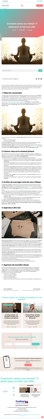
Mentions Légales (34, 414)
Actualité (30, 385)
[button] (22, 5)
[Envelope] (41, 1)
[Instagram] (39, 1)
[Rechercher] (40, 70)
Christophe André (33, 146)
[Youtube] (13, 388)
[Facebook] (37, 1)
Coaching (30, 30)
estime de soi (29, 187)
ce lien (29, 411)
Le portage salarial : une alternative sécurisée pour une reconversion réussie (11, 316)
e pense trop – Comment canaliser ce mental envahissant (13, 101)
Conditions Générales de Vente (25, 414)
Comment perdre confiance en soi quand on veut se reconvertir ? (32, 316)
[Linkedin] (40, 1)
